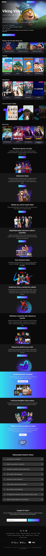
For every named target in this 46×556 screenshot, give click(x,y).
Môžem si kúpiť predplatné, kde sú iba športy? (17, 499)
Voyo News (36, 535)
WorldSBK (22, 265)
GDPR (23, 535)
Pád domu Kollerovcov (7, 141)
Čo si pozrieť (33, 533)
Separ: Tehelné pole (28, 141)
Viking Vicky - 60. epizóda (37, 51)
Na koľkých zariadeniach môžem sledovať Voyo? (17, 469)
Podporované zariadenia (25, 533)
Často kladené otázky (10, 533)
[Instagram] (23, 531)
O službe (17, 533)
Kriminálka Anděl (28, 97)
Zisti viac (22, 186)
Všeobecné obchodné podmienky (14, 535)
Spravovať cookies (23, 537)
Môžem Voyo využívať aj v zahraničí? (14, 464)
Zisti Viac (22, 157)
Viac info (36, 22)
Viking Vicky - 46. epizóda (23, 51)
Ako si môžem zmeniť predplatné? (14, 489)
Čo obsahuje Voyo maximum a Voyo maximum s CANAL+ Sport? (21, 494)
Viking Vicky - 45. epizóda (9, 51)
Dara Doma (18, 141)
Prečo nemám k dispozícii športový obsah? (16, 484)
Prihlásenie (40, 2)
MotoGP (28, 264)
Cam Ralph (7, 30)
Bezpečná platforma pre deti (22, 347)
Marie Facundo (12, 30)
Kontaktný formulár (29, 535)
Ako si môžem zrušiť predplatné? (13, 474)
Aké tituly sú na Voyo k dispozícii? (14, 479)
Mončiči (17, 73)
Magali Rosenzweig (19, 30)
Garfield (28, 73)
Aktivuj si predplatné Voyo (8, 34)
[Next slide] (44, 48)
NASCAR (32, 264)
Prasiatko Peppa (7, 73)
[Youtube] (26, 531)
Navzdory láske (17, 97)
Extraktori (7, 97)
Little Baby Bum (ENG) (38, 73)
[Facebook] (21, 531)
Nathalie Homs (27, 30)
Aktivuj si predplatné (22, 297)
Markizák (38, 97)
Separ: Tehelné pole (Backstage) (38, 142)
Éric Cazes (8, 28)
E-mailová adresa (11, 520)
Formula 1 (16, 264)
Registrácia (31, 2)
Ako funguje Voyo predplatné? (13, 459)
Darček (38, 533)
